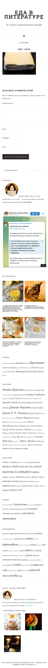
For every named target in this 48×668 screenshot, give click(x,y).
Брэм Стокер (15, 398)
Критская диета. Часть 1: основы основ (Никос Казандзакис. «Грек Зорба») (12, 344)
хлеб (20, 489)
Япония (4, 375)
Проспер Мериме (37, 430)
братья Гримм (8, 448)
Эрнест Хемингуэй (34, 445)
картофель (10, 544)
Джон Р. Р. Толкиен (14, 413)
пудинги (6, 485)
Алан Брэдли (28, 390)
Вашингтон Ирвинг (26, 398)
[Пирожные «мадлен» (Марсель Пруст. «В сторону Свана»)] (35, 328)
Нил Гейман (20, 426)
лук (44, 544)
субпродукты (25, 565)
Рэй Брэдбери (40, 433)
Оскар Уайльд (30, 426)
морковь (22, 550)
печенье (16, 481)
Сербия (4, 372)
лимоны (39, 545)
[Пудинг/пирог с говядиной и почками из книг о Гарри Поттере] (35, 292)
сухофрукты (36, 564)
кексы (34, 476)
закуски (20, 476)
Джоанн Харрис (37, 408)
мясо (28, 550)
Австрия (12, 363)
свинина (9, 565)
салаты (18, 486)
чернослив (25, 570)
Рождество (20, 504)
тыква (15, 570)
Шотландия (38, 371)
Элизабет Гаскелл (13, 445)
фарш (20, 570)
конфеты (41, 477)
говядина (38, 533)
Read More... (28, 202)
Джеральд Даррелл (25, 402)
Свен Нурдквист (7, 437)
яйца (21, 576)
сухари (35, 486)
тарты (5, 490)
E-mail (6, 138)
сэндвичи (42, 486)
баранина (5, 534)
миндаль (16, 551)
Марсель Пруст (13, 422)
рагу (13, 485)
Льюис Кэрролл (24, 417)
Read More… (30, 605)
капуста (35, 539)
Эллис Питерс (23, 445)
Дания (18, 368)
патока (36, 555)
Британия (37, 363)
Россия (34, 367)
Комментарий (7, 103)
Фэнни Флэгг (15, 441)
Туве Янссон (17, 437)
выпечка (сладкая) (15, 472)
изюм (29, 538)
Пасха (11, 505)
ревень (35, 560)
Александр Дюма (39, 390)
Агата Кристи (13, 389)
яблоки (6, 575)
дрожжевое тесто (8, 539)
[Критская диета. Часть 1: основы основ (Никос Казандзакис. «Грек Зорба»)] (13, 328)
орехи (29, 555)
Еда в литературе (24, 14)
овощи (38, 550)
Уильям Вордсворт (29, 437)
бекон (11, 533)
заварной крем (19, 539)
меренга (11, 551)
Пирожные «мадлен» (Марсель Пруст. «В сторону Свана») (33, 343)
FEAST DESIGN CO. (28, 664)
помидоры (24, 560)
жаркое (5, 477)
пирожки (23, 481)
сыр (4, 570)
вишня (31, 534)
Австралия (5, 363)
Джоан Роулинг (19, 407)
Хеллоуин (29, 505)
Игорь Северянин (11, 418)
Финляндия (11, 372)
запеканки (27, 477)
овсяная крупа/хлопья (10, 555)
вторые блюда (10, 466)
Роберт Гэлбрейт (8, 433)
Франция (20, 371)
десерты (34, 472)
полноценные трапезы (12, 513)
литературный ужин (17, 509)
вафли (25, 462)
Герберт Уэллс (37, 398)
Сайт (4, 147)
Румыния (41, 368)
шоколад (34, 570)
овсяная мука (21, 555)
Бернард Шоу (6, 398)
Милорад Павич (23, 422)
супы (30, 485)
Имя (4, 129)
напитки (6, 481)
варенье (20, 462)
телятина (10, 570)
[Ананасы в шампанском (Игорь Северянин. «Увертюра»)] (13, 644)
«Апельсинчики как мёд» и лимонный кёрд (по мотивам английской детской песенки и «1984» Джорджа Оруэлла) (12, 308)
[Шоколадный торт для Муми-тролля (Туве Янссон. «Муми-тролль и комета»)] (13, 622)
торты (13, 489)
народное (18, 448)
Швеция (28, 371)
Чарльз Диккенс (28, 440)
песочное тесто (11, 559)
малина (5, 550)
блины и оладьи (9, 462)
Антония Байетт (7, 395)
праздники (28, 513)
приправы (31, 481)
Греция (13, 368)
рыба (3, 565)
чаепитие (9, 518)
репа (38, 560)
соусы (25, 485)
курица (33, 544)
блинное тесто (21, 533)
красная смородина (24, 545)
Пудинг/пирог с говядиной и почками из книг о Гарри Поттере (35, 307)
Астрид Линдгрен (35, 394)
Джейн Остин (10, 402)
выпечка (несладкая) (30, 466)
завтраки (12, 477)
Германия (6, 368)
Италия (28, 368)
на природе (32, 508)
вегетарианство (33, 462)
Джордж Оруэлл (34, 413)
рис (42, 560)
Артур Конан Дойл (19, 395)
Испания (23, 368)
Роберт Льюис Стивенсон (25, 433)
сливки (17, 564)
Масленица (5, 505)
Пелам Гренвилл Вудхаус (21, 429)
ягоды (14, 575)
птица (37, 481)
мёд (33, 551)
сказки (25, 448)
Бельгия (26, 363)
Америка (19, 363)
